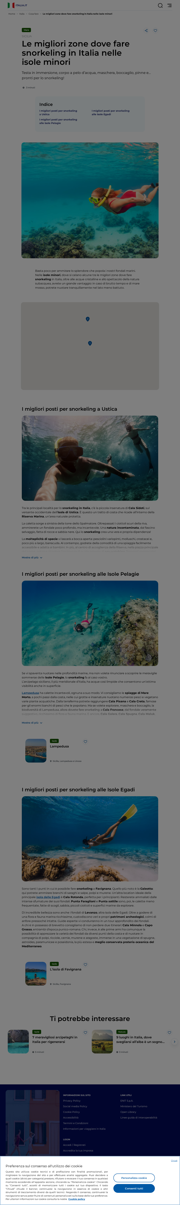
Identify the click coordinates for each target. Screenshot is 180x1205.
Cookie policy (76, 1199)
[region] (90, 1180)
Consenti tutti (134, 1188)
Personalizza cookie (134, 1178)
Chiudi (174, 1160)
